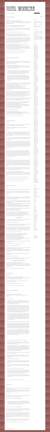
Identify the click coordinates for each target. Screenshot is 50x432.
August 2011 (35, 125)
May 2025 (35, 44)
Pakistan (35, 217)
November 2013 (36, 102)
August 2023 (35, 58)
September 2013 (36, 104)
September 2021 (36, 80)
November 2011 (36, 122)
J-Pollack (22, 52)
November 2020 (36, 89)
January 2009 (36, 138)
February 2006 (36, 171)
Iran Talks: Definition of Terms (12, 57)
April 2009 (35, 135)
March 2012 (35, 118)
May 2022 (35, 72)
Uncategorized (36, 228)
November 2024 (36, 48)
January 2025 (36, 46)
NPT (34, 212)
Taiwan (35, 225)
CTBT (34, 197)
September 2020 (36, 91)
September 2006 (36, 164)
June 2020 (35, 94)
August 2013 (35, 105)
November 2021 (36, 78)
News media (35, 211)
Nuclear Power (36, 213)
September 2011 (36, 124)
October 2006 (36, 163)
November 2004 (36, 182)
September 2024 (36, 50)
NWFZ (34, 214)
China (35, 194)
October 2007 (36, 152)
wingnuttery (35, 229)
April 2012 (35, 117)
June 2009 (35, 133)
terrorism (35, 226)
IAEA (34, 201)
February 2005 (36, 179)
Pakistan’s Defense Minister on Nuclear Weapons (38, 32)
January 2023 (36, 65)
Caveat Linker (9, 384)
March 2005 (35, 178)
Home (7, 4)
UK (34, 227)
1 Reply (7, 386)
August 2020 (35, 92)
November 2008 (36, 140)
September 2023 (36, 57)
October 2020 (36, 90)
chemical (35, 193)
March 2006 (35, 170)
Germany (35, 200)
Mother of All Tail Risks (10, 185)
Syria (35, 224)
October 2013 (36, 103)
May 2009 (35, 134)
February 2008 (36, 148)
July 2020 (35, 93)
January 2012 (36, 120)
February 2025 (36, 45)
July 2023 (35, 59)
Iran (12, 52)
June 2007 (35, 156)
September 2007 (36, 153)
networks (35, 210)
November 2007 (36, 151)
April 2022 (35, 73)
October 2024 (36, 49)
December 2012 (36, 111)
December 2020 (36, 88)
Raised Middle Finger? (10, 17)
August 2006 (35, 165)
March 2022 (35, 74)
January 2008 (36, 149)
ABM (34, 187)
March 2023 (35, 63)
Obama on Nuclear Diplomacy (12, 290)
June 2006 (35, 167)
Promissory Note (9, 273)
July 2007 (35, 155)
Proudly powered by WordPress (10, 428)
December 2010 (36, 126)
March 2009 (35, 136)
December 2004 (36, 181)
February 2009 (36, 137)
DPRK (34, 198)
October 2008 (36, 141)
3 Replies (7, 59)
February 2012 (36, 119)
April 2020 (35, 96)
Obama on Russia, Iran (10, 120)
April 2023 (35, 62)
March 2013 (35, 108)
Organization (36, 216)
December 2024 (36, 47)
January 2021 (36, 87)
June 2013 (35, 107)
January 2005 (36, 180)
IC (34, 202)
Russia (16, 180)
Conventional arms (36, 196)
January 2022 (36, 76)
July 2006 (35, 166)
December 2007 (36, 150)
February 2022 (36, 75)
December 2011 (36, 121)
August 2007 (35, 154)
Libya (35, 208)
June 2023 (35, 60)
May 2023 (35, 61)
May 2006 (35, 168)
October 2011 (36, 123)
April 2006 (35, 169)
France (35, 199)
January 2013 (36, 110)
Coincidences (36, 195)
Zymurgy (35, 230)
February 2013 (36, 109)
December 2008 (36, 139)
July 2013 (35, 106)
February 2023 (36, 64)
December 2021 (36, 77)
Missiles (35, 209)
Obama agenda (15, 52)
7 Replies (7, 187)
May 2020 (35, 95)
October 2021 (36, 79)
